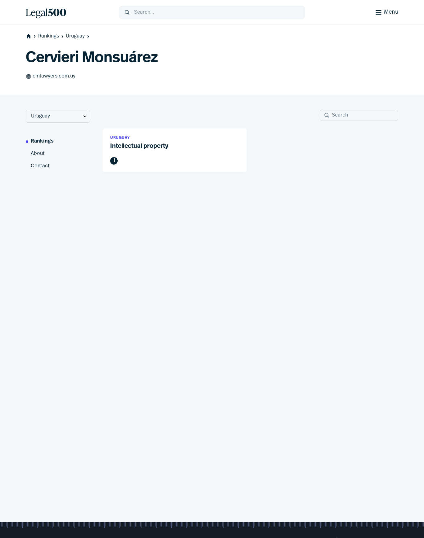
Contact (40, 166)
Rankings (48, 36)
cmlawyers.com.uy (54, 76)
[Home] (67, 12)
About (38, 153)
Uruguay (75, 36)
